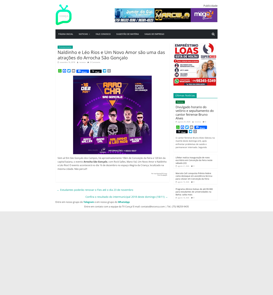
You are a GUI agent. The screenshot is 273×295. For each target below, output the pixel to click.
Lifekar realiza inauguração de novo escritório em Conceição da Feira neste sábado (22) (194, 160)
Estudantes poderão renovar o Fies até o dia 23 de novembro (95, 190)
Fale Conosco (103, 34)
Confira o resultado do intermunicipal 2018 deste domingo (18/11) (126, 196)
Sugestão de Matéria (127, 34)
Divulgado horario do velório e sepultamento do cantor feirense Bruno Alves (195, 112)
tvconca (82, 62)
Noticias (83, 34)
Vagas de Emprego (154, 34)
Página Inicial (65, 34)
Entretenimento (65, 47)
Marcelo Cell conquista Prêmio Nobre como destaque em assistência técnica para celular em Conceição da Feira (194, 176)
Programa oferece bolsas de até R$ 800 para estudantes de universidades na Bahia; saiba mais (194, 192)
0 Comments (95, 62)
